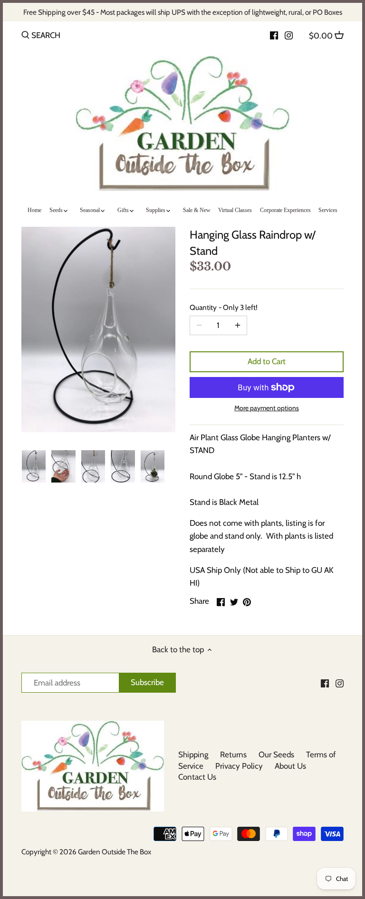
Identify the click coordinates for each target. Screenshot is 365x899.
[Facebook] (274, 35)
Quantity (224, 307)
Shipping (193, 754)
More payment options (266, 408)
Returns (233, 754)
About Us (290, 766)
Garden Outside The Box (114, 851)
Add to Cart (267, 361)
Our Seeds (276, 754)
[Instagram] (289, 35)
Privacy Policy (239, 766)
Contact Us (197, 777)
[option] (34, 466)
